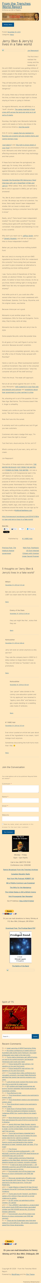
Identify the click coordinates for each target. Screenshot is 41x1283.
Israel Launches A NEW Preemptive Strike (21, 1048)
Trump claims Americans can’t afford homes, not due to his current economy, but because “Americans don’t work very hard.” (20, 1059)
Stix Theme (30, 1274)
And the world (24, 127)
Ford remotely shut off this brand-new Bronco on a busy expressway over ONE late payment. (18, 1173)
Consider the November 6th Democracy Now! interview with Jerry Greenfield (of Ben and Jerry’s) (19, 183)
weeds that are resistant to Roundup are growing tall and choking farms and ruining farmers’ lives (20, 136)
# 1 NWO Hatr (27, 539)
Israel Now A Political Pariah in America (20, 1109)
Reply (7, 602)
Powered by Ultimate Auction (31, 1282)
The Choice (13, 1149)
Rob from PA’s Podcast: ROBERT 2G (20, 878)
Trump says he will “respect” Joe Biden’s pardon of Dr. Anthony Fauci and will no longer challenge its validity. (19, 1196)
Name (4, 797)
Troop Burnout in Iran (14, 1093)
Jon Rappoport (33, 50)
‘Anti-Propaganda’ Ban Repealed (21, 896)
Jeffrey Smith (28, 236)
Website (5, 815)
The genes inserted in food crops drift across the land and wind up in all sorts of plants (19, 112)
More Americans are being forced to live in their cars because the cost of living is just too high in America (20, 1120)
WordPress (16, 1274)
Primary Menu (8, 24)
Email (4, 806)
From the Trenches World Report (16, 5)
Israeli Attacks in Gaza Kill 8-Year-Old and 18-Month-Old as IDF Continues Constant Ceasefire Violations (20, 1189)
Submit (35, 1036)
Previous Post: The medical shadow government (9, 550)
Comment (7, 784)
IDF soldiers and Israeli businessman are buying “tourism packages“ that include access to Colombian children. (19, 1088)
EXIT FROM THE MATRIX (26, 467)
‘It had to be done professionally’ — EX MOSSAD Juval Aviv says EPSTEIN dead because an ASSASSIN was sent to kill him (20, 1153)
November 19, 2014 (14, 32)
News (12, 34)
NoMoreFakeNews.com (23, 510)
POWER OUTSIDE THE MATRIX (16, 470)
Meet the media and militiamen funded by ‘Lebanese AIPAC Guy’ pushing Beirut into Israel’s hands (19, 1113)
